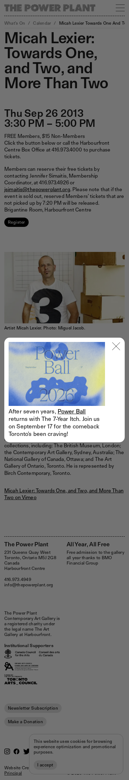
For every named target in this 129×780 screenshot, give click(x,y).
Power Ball (72, 411)
